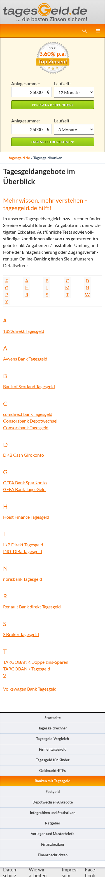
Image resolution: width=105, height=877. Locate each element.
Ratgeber (52, 823)
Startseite (53, 717)
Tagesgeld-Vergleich (52, 738)
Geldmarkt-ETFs (52, 770)
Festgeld (53, 791)
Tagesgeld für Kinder (52, 760)
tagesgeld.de (19, 157)
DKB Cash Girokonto (23, 455)
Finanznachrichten (52, 855)
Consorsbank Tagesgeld (25, 427)
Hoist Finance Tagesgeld (26, 517)
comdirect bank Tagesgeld (27, 414)
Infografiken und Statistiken (52, 812)
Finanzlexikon (52, 844)
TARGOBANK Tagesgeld (26, 668)
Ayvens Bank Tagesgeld (25, 358)
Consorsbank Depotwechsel (30, 420)
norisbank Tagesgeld (22, 579)
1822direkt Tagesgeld (23, 331)
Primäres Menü (98, 30)
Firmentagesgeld (52, 749)
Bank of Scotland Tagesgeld (29, 386)
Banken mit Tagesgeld (52, 781)
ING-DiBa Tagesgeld (22, 551)
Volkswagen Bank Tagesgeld (30, 688)
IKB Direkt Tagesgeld (23, 544)
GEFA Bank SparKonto (25, 482)
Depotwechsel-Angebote (52, 802)
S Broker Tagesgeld (21, 634)
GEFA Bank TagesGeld (24, 489)
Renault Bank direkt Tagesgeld (32, 606)
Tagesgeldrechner (52, 728)
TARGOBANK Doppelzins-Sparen (35, 662)
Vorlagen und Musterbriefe (52, 833)
